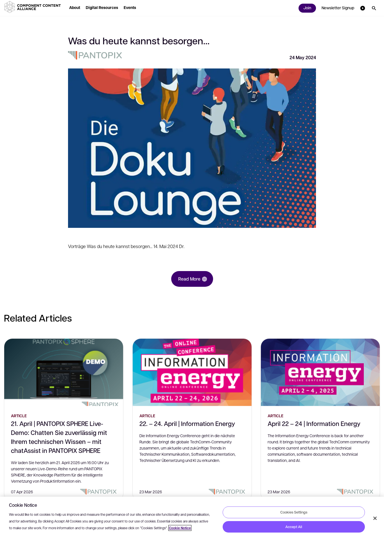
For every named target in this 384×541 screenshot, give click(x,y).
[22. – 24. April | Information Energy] (192, 372)
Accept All (293, 526)
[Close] (375, 518)
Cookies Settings (293, 512)
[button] (33, 7)
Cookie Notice (180, 528)
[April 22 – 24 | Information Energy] (320, 372)
